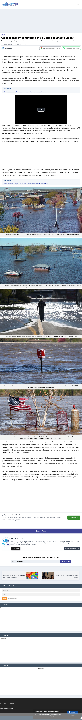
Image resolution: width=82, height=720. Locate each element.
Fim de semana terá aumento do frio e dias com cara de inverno (25, 92)
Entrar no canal (75, 517)
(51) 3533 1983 (4, 707)
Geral (3, 35)
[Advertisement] (41, 716)
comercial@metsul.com (6, 708)
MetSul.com (8, 48)
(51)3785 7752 (12, 707)
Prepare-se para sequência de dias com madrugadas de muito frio (26, 184)
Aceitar (73, 712)
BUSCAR (67, 561)
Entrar (4, 598)
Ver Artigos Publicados (73, 548)
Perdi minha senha (12, 598)
